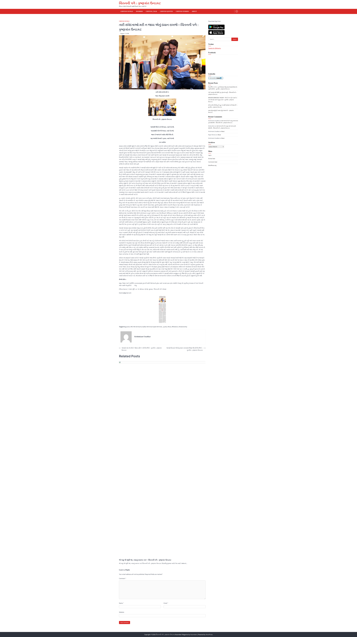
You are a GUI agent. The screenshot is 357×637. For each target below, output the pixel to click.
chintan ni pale (124, 21)
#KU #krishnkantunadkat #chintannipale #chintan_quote (149, 327)
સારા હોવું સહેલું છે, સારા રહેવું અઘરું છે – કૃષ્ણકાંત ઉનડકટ (221, 111)
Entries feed (211, 159)
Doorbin (139, 11)
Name (121, 603)
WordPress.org (212, 165)
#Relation (175, 327)
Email (166, 603)
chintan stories (182, 11)
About (194, 11)
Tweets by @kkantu (214, 48)
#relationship (183, 327)
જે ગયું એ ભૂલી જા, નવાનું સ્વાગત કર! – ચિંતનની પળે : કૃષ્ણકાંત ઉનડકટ (145, 560)
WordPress (209, 634)
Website (121, 612)
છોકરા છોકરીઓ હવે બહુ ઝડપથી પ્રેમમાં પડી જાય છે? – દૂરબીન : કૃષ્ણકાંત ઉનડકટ (223, 106)
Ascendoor (193, 634)
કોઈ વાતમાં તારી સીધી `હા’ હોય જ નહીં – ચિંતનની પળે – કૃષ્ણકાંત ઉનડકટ (222, 93)
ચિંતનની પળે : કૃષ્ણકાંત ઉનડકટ (140, 3)
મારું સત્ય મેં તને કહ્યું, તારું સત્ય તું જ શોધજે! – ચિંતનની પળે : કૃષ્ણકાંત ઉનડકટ (223, 122)
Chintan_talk (151, 11)
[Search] (236, 11)
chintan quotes (166, 11)
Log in (210, 155)
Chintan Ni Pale (126, 11)
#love (169, 327)
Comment (122, 578)
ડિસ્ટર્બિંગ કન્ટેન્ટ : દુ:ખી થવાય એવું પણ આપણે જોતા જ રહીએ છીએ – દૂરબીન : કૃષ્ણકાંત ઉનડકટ (222, 88)
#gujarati (127, 327)
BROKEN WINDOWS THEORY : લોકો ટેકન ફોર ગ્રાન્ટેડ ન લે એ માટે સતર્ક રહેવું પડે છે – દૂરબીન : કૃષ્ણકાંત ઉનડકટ (222, 100)
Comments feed (212, 162)
